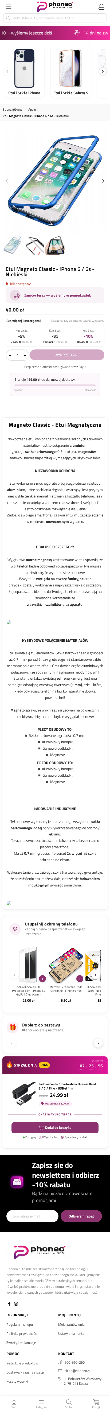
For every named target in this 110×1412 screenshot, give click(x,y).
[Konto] (101, 6)
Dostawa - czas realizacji (25, 1372)
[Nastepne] (103, 71)
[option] (55, 181)
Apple (32, 109)
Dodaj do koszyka (58, 1127)
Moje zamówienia (71, 1324)
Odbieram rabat (81, 1216)
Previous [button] (7, 181)
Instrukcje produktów (22, 1363)
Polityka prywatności (22, 1333)
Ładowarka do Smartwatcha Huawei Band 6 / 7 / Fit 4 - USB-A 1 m (67, 1086)
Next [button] (103, 181)
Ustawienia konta (71, 1333)
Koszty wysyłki (17, 1381)
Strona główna (12, 109)
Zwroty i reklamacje (21, 1342)
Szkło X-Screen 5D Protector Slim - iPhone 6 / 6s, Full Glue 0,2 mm (28, 991)
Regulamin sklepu (19, 1324)
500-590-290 (75, 1362)
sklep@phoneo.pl (78, 1370)
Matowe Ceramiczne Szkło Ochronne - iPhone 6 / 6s (66, 989)
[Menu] (8, 6)
